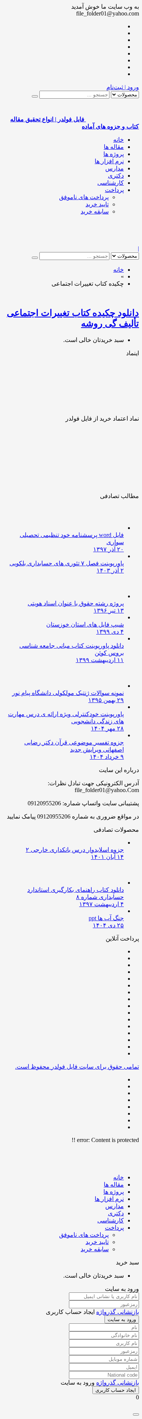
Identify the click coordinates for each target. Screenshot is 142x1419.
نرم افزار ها (109, 161)
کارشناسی (110, 183)
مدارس (114, 168)
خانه (118, 139)
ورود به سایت (122, 1319)
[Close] (136, 1414)
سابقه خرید (95, 211)
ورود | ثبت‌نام (122, 87)
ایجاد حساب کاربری (115, 1390)
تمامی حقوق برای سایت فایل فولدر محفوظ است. (77, 1066)
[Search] (35, 96)
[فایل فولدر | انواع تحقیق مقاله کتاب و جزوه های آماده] (112, 241)
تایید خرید (97, 204)
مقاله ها (114, 147)
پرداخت (114, 190)
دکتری (116, 175)
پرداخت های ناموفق (84, 197)
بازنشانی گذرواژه (117, 1312)
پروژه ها (113, 154)
